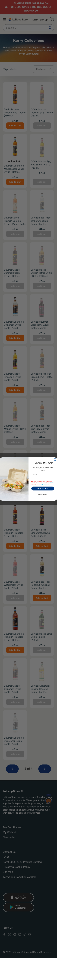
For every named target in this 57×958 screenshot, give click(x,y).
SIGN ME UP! (43, 488)
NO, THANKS (42, 494)
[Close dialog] (55, 459)
